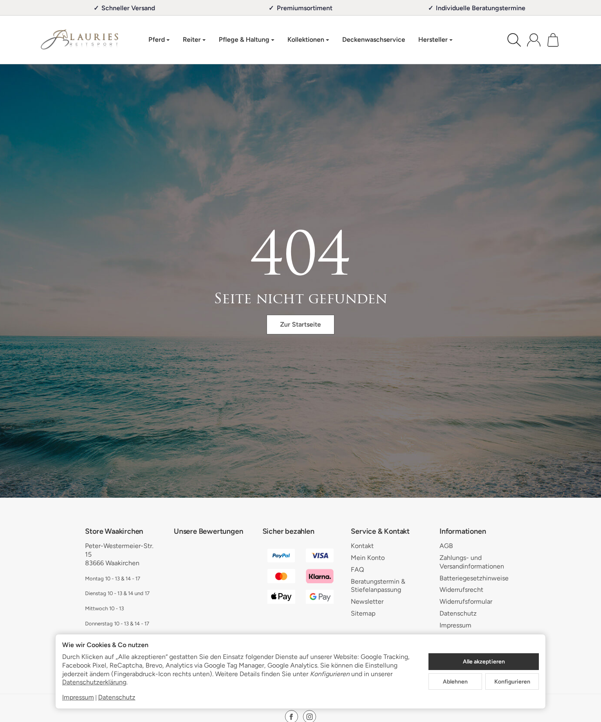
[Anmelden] (534, 40)
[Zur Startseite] (80, 39)
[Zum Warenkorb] (553, 40)
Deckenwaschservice (373, 39)
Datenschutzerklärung (94, 682)
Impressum (78, 697)
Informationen (463, 532)
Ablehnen (455, 681)
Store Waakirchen (114, 532)
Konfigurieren (512, 681)
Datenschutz (116, 697)
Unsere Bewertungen (208, 532)
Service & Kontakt (380, 532)
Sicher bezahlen (288, 532)
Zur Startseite (300, 324)
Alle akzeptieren (484, 661)
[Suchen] (514, 40)
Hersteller (433, 39)
